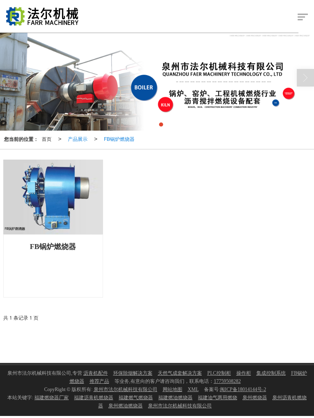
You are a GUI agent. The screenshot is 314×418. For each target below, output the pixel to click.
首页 (47, 138)
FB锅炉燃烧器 (119, 138)
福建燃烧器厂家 (51, 397)
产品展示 (77, 138)
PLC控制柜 (219, 373)
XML (193, 389)
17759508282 (227, 381)
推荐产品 (99, 381)
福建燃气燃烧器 (136, 397)
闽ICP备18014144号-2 (243, 389)
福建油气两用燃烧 (217, 397)
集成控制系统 (271, 373)
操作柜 (243, 373)
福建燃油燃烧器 (175, 397)
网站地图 (172, 389)
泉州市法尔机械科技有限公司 (125, 389)
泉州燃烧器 (254, 397)
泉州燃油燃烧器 (125, 406)
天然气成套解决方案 (180, 373)
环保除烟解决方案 (133, 373)
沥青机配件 (95, 373)
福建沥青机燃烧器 (93, 397)
